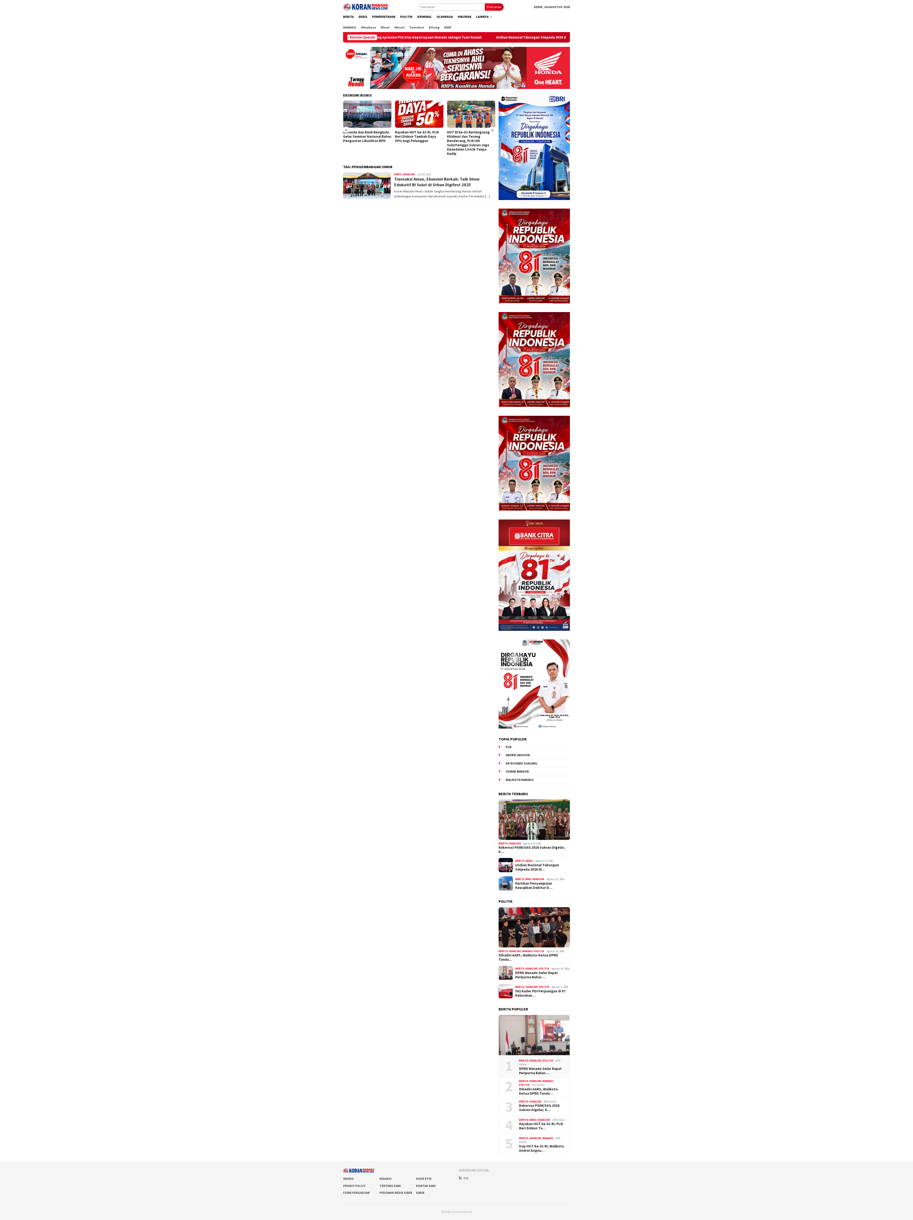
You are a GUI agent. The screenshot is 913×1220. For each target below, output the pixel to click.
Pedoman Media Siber (395, 1193)
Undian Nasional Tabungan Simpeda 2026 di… (537, 867)
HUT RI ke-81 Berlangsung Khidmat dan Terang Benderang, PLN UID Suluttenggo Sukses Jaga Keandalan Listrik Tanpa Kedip (416, 143)
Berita (503, 843)
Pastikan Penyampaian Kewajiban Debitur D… (533, 885)
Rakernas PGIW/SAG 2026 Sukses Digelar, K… (532, 849)
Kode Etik (424, 1179)
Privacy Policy (354, 1186)
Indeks (348, 1179)
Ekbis (398, 174)
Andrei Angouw (518, 755)
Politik (539, 951)
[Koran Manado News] (365, 7)
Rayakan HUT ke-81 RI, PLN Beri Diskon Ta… (541, 1126)
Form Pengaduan (356, 1193)
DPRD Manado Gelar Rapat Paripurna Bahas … (536, 974)
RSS (466, 1178)
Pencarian (494, 7)
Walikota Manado (520, 780)
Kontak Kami (426, 1186)
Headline (409, 174)
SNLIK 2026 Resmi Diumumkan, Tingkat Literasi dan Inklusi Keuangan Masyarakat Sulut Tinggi (471, 138)
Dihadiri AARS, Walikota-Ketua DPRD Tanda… (528, 957)
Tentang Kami (390, 1186)
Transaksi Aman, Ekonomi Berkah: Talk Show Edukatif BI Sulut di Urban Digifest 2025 (437, 181)
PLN (508, 747)
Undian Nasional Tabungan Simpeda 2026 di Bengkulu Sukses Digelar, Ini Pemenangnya (450, 37)
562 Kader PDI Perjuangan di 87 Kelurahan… (540, 993)
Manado (527, 951)
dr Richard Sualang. (522, 763)
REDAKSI (385, 1179)
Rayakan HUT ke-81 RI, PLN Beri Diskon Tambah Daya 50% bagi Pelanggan (365, 136)
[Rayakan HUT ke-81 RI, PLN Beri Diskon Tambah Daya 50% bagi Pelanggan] (367, 114)
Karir (420, 1193)
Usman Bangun (517, 771)
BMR (528, 879)
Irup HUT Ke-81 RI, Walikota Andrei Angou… (541, 1148)
